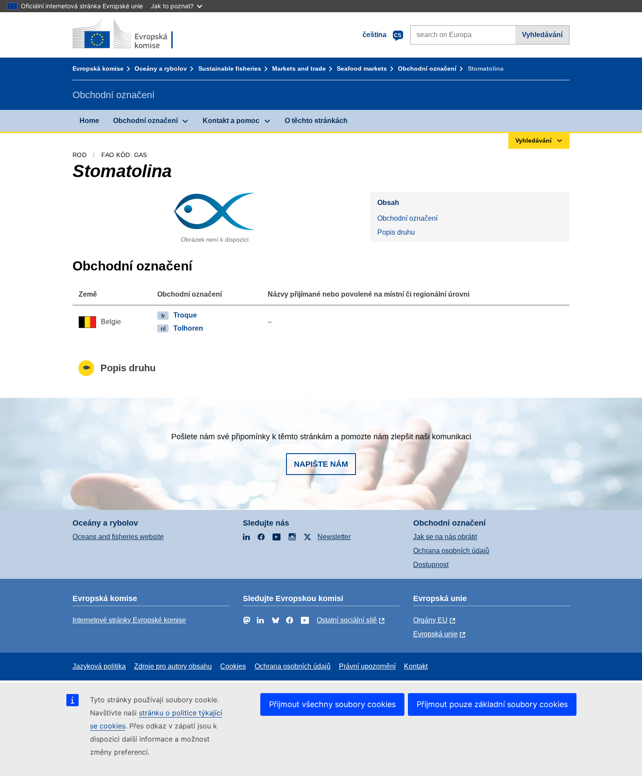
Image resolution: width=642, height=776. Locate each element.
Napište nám (321, 464)
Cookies (233, 666)
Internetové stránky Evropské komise (129, 620)
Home (89, 120)
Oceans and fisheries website (118, 536)
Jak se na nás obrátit (445, 536)
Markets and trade (299, 68)
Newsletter (334, 536)
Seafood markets (362, 68)
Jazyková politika (99, 666)
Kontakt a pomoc (231, 120)
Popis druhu (396, 232)
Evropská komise (98, 68)
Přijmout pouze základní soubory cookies (492, 704)
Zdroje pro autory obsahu (173, 666)
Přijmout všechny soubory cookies (332, 704)
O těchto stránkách (316, 120)
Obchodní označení (427, 68)
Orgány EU (430, 620)
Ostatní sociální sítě (347, 620)
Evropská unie (435, 634)
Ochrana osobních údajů (451, 550)
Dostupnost (431, 564)
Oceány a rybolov (161, 68)
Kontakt (416, 666)
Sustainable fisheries (229, 68)
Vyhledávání (542, 34)
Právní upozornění (367, 666)
